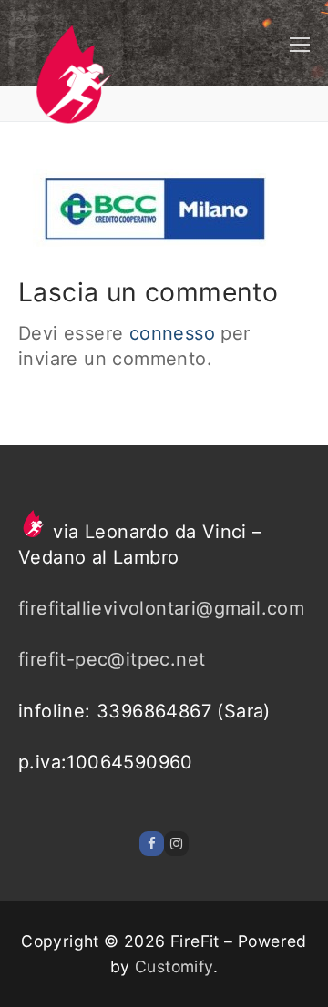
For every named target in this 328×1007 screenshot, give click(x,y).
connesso (172, 333)
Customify (174, 966)
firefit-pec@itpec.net (111, 659)
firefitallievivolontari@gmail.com (161, 608)
